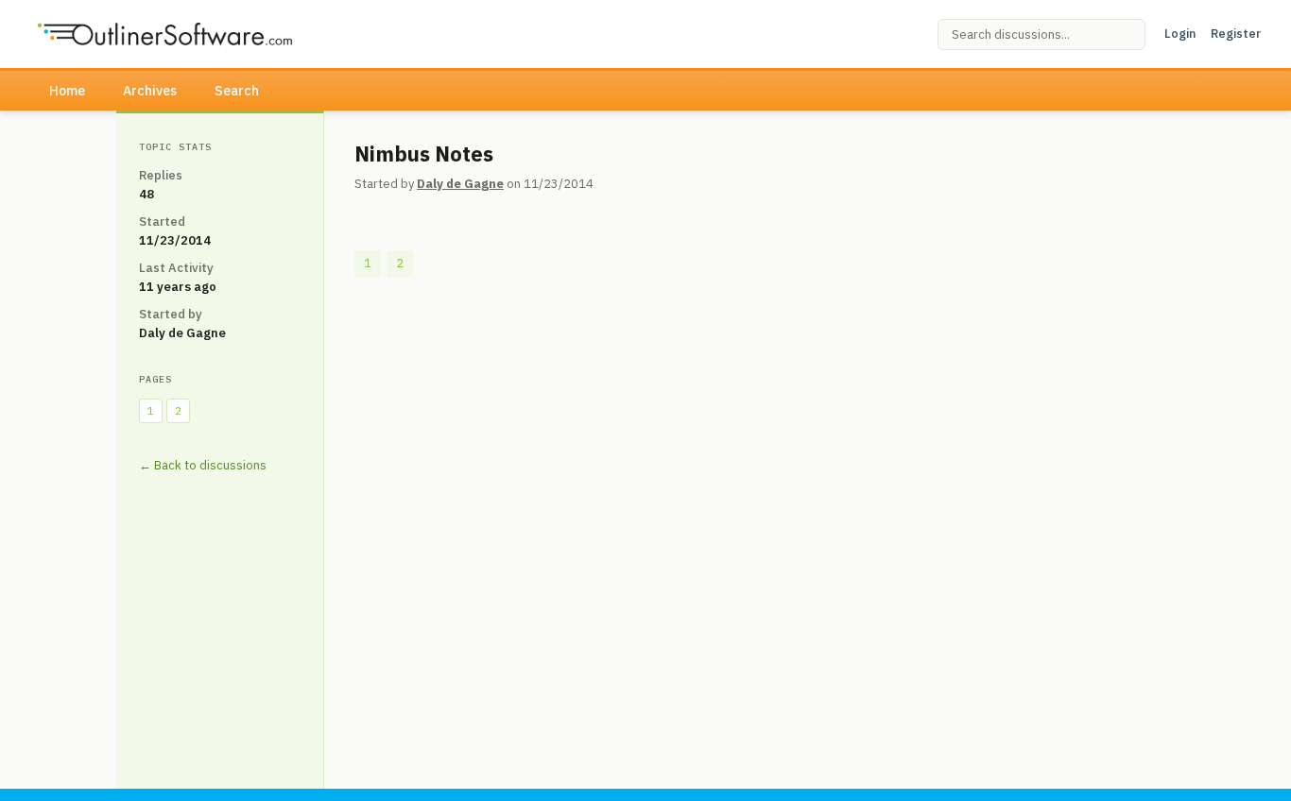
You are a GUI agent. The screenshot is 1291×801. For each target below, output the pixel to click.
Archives (150, 90)
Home (67, 90)
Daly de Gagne (460, 184)
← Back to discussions (203, 465)
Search (237, 90)
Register (1236, 34)
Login (1180, 34)
